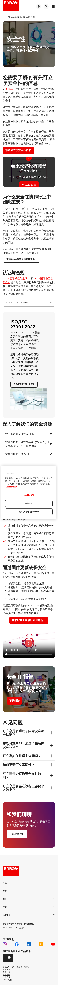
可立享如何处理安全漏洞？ (22, 756)
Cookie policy (11, 487)
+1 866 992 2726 (13, 928)
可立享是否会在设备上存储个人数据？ (23, 788)
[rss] (41, 944)
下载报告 (14, 700)
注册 (8, 957)
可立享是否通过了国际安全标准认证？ (23, 732)
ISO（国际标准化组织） (16, 278)
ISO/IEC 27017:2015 (16, 302)
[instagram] (5, 944)
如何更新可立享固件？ (19, 765)
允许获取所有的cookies (29, 512)
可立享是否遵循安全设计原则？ (22, 775)
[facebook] (17, 944)
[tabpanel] (29, 365)
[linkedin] (29, 944)
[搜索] (46, 6)
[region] (28, 492)
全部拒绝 (28, 503)
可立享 (9, 89)
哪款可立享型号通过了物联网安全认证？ (23, 745)
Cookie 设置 (29, 185)
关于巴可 (6, 915)
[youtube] (53, 944)
